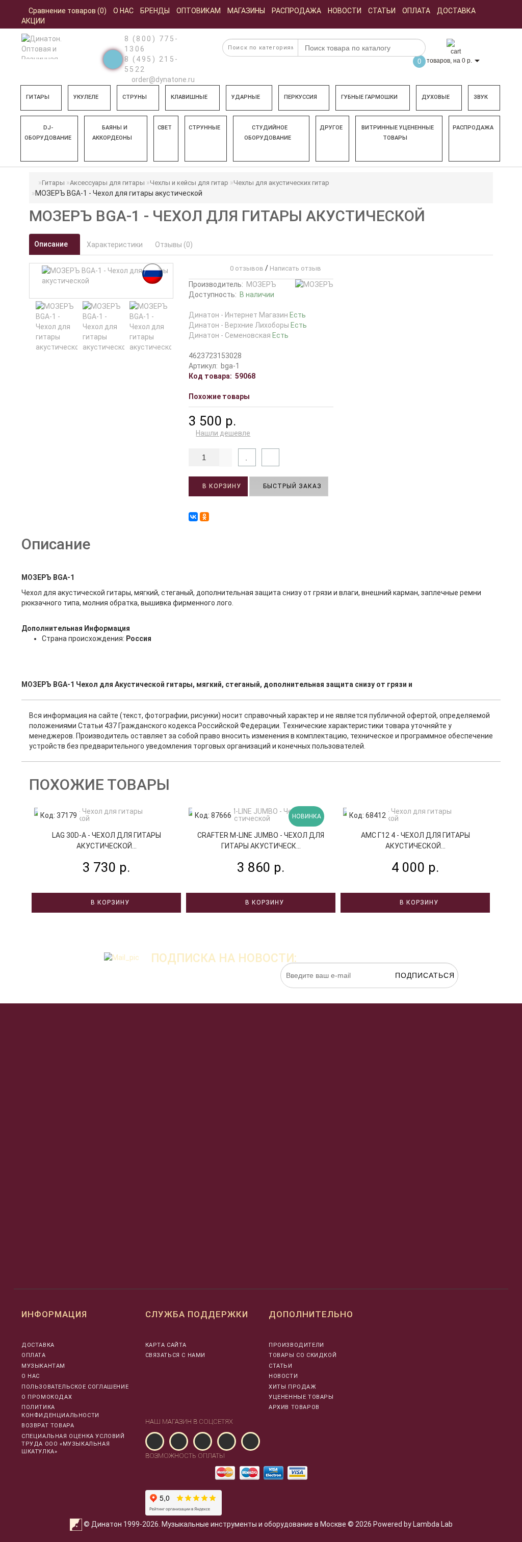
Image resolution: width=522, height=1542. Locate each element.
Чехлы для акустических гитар (281, 183)
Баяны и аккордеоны (112, 132)
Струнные (204, 127)
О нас (30, 1376)
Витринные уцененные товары (397, 132)
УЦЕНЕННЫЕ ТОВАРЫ (301, 1397)
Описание (51, 244)
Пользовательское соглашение (74, 1387)
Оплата (33, 1355)
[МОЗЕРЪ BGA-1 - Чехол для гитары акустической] (56, 327)
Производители (296, 1345)
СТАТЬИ (281, 1366)
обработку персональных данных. (410, 993)
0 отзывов (245, 268)
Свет (165, 127)
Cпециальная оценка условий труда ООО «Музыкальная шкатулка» (73, 1444)
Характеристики (115, 245)
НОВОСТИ (283, 1376)
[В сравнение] (270, 457)
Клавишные (189, 97)
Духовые (436, 97)
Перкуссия (300, 97)
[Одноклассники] (204, 516)
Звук (481, 97)
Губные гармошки (369, 97)
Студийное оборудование (267, 132)
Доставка (38, 1345)
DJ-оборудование (47, 132)
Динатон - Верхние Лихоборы (248, 325)
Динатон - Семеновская (239, 335)
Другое (331, 127)
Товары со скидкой (302, 1355)
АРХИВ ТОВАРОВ (294, 1407)
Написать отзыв (295, 268)
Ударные (245, 97)
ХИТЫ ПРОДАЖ (292, 1387)
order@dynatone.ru (162, 79)
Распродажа (473, 127)
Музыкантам (43, 1366)
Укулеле (85, 97)
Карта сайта (166, 1345)
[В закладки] (247, 457)
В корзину (220, 486)
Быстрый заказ (291, 486)
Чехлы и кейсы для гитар (189, 183)
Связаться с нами (175, 1355)
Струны (134, 97)
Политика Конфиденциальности (60, 1411)
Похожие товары (219, 396)
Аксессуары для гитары (107, 183)
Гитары (37, 97)
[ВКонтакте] (193, 516)
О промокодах (46, 1397)
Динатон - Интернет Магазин (247, 315)
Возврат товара (47, 1425)
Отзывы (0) (174, 245)
